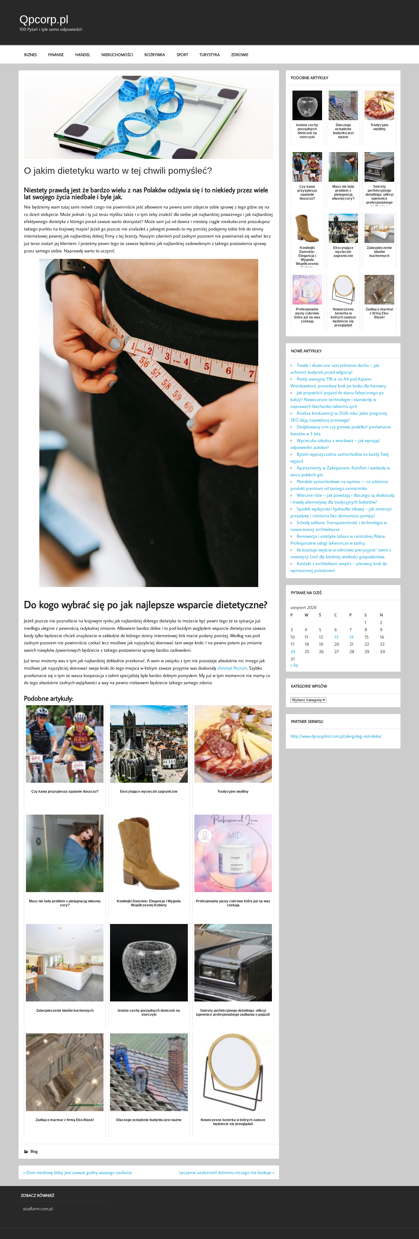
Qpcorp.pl (43, 19)
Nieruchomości (117, 54)
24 (292, 651)
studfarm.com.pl (38, 1208)
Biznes (30, 54)
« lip (294, 665)
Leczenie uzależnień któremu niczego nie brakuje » (226, 1172)
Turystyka (210, 54)
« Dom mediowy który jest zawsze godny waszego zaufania (77, 1172)
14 (351, 637)
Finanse (56, 54)
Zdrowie (239, 54)
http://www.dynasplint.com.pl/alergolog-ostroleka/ (336, 736)
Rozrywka (155, 54)
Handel (82, 54)
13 (336, 637)
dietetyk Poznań (232, 668)
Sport (182, 54)
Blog (34, 1151)
